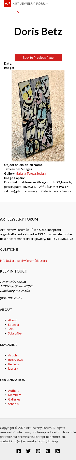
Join (11, 329)
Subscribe (14, 333)
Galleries (14, 399)
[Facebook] (18, 452)
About (12, 320)
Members (14, 395)
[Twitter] (28, 452)
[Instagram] (38, 452)
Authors (13, 390)
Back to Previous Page (38, 57)
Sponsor (13, 324)
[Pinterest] (47, 452)
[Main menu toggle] (16, 12)
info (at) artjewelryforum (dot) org (23, 260)
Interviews (15, 360)
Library (13, 368)
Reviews (14, 364)
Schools (13, 404)
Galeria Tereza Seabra (31, 173)
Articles (13, 355)
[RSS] (57, 452)
